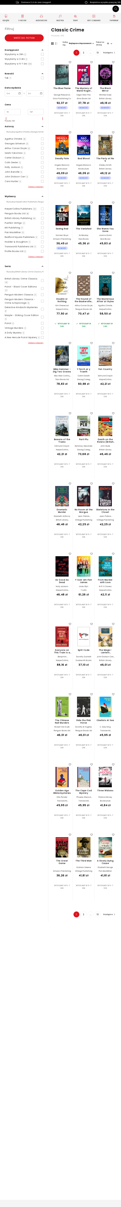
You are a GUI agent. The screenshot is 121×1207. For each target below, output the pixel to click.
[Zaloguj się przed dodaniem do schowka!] (70, 62)
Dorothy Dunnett (83, 656)
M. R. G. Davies (105, 586)
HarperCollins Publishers (62, 310)
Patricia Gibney (105, 797)
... (90, 52)
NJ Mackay (84, 235)
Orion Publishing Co (62, 98)
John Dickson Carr (105, 656)
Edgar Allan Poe (84, 95)
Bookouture (62, 168)
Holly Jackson (62, 586)
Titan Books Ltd (62, 379)
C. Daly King (105, 727)
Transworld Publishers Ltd (105, 731)
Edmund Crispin (105, 375)
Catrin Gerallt (84, 375)
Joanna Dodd (105, 235)
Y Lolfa (83, 590)
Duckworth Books (83, 660)
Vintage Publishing (83, 520)
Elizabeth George (105, 867)
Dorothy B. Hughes (83, 727)
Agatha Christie (105, 305)
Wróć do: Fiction (24, 37)
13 (98, 52)
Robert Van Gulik (62, 727)
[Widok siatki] (52, 43)
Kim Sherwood (62, 305)
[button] (24, 50)
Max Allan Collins (62, 375)
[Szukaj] (115, 9)
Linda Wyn (83, 586)
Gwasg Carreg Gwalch (83, 380)
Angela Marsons (62, 165)
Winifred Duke (105, 95)
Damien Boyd (62, 235)
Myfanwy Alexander (83, 446)
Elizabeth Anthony (62, 516)
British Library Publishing (105, 99)
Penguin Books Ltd (83, 309)
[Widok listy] (56, 43)
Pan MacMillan (105, 871)
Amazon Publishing (62, 239)
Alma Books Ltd (84, 98)
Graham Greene (83, 867)
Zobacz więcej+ (36, 186)
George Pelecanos (62, 95)
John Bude (105, 446)
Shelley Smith (105, 165)
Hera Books (84, 239)
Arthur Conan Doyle (84, 305)
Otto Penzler (62, 797)
